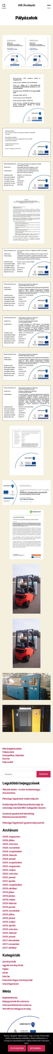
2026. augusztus (11, 836)
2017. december (10, 940)
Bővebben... (36, 1048)
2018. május (8, 922)
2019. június (8, 896)
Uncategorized (10, 983)
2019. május (8, 899)
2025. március (10, 844)
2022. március (10, 873)
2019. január (9, 907)
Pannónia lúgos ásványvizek (17, 980)
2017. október (9, 947)
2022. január (9, 877)
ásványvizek (9, 961)
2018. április (9, 925)
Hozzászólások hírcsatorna (16, 1005)
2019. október (9, 888)
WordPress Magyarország (16, 1008)
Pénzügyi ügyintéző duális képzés (20, 798)
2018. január (9, 936)
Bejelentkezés (10, 997)
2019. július (8, 892)
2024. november (11, 847)
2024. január (9, 859)
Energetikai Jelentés (13, 755)
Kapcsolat (7, 762)
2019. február (9, 903)
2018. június (8, 918)
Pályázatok (8, 752)
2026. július (8, 840)
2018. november (11, 910)
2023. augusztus (11, 866)
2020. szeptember (12, 884)
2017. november (10, 944)
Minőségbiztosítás (12, 748)
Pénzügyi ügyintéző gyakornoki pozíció (23, 822)
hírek (5, 972)
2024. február (9, 855)
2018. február (9, 933)
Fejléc (5, 969)
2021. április (8, 881)
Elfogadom (17, 1048)
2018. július (8, 914)
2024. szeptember (12, 851)
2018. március (10, 929)
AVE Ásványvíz (26, 5)
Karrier (6, 758)
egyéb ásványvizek (12, 965)
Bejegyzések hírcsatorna (15, 1001)
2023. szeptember (12, 862)
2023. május (9, 870)
